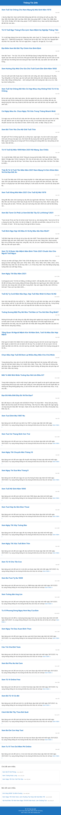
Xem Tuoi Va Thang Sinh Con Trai (16, 434)
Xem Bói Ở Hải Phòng (9, 772)
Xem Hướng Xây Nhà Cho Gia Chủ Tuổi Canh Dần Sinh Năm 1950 (29, 69)
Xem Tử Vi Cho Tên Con (12, 562)
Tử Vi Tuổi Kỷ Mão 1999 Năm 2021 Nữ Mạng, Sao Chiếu (25, 150)
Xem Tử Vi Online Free (11, 680)
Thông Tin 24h (30, 3)
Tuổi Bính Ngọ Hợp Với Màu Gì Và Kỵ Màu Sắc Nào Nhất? (25, 231)
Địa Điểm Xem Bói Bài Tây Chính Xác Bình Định (21, 48)
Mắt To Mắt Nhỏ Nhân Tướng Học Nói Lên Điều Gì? (23, 375)
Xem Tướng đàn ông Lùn (12, 594)
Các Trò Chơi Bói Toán (11, 647)
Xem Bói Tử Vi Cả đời (10, 696)
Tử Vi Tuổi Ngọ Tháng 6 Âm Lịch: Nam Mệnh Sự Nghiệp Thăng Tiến (30, 30)
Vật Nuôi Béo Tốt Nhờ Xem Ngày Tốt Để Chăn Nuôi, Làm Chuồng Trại (24, 800)
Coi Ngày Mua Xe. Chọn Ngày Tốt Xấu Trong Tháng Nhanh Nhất (29, 111)
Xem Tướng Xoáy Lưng (9, 775)
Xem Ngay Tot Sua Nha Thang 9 (15, 470)
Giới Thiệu (24, 812)
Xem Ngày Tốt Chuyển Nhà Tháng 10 (17, 452)
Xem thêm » (47, 571)
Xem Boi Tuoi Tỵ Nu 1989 (12, 578)
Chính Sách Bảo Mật (24, 810)
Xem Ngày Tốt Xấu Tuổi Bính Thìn (16, 543)
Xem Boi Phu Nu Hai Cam (12, 663)
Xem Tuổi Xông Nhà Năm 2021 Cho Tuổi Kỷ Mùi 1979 (24, 192)
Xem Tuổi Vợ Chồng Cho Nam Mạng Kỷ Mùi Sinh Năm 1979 (26, 10)
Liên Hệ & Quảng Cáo (34, 812)
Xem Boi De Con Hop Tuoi (12, 730)
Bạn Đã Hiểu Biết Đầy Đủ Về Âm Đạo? (17, 395)
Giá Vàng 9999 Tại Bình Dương (12, 793)
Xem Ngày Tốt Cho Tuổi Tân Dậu (12, 779)
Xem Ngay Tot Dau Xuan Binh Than (16, 629)
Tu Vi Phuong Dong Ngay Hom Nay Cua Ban (20, 610)
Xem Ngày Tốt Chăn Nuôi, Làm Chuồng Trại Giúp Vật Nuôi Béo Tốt (23, 797)
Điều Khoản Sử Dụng (36, 810)
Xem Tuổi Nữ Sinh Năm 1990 (14, 489)
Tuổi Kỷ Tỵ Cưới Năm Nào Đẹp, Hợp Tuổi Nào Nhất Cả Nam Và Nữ (29, 294)
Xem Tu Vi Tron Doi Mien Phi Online (16, 747)
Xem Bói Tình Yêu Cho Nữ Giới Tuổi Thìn (19, 129)
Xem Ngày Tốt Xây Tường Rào (14, 525)
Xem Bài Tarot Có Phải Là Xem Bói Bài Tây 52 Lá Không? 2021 (27, 213)
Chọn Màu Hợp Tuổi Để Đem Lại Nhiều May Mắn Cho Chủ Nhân (28, 355)
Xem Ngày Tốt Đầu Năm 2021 (14, 274)
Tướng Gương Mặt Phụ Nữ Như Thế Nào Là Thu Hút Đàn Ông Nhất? (30, 312)
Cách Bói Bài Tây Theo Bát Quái (15, 712)
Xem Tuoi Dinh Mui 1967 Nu (13, 416)
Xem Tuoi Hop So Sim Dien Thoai (15, 507)
